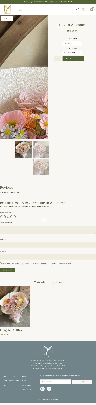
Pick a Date (72, 39)
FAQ (5, 385)
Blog (24, 381)
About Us (25, 376)
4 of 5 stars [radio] (11, 216)
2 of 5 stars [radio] (4, 216)
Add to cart (73, 58)
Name (3, 240)
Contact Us (26, 385)
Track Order (27, 390)
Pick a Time (72, 49)
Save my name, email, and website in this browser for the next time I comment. (37, 264)
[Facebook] (42, 388)
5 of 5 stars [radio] (14, 216)
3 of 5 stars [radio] (8, 216)
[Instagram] (49, 388)
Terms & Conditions (11, 381)
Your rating (6, 212)
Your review (6, 223)
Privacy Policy (9, 376)
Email (3, 252)
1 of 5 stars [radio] (1, 216)
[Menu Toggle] (20, 10)
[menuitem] (83, 9)
